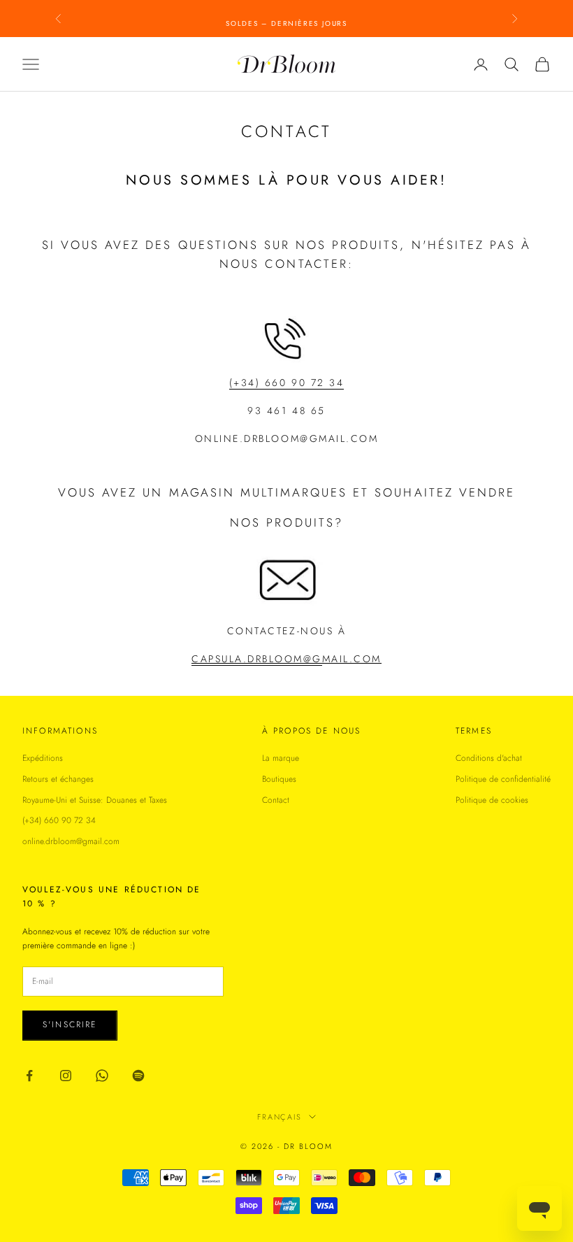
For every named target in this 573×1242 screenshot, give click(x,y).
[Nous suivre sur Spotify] (138, 1076)
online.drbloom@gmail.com (70, 841)
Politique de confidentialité (503, 779)
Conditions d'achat (489, 758)
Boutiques (279, 779)
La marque (280, 758)
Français (280, 1116)
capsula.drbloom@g (256, 659)
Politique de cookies (492, 800)
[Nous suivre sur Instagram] (66, 1076)
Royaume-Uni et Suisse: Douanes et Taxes (94, 800)
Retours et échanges (58, 779)
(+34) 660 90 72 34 (59, 820)
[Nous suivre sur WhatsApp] (102, 1076)
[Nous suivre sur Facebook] (29, 1076)
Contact (275, 800)
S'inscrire (70, 1024)
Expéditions (42, 758)
